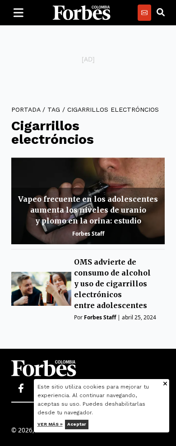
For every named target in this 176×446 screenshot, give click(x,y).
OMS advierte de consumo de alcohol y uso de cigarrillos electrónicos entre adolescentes (112, 283)
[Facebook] (20, 388)
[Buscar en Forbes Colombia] (161, 12)
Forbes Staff (88, 233)
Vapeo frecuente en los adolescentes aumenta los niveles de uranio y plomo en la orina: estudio (88, 210)
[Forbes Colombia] (82, 12)
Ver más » (50, 424)
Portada (25, 109)
